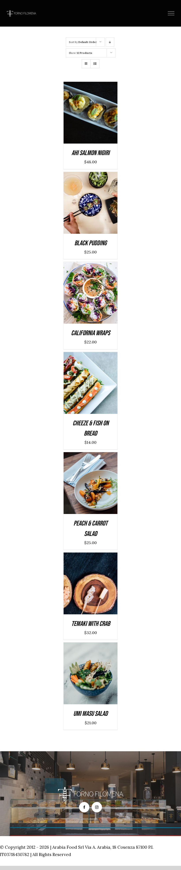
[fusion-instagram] (97, 807)
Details (105, 114)
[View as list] (94, 63)
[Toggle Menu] (171, 13)
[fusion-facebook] (84, 807)
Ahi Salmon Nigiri (90, 153)
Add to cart (79, 114)
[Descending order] (110, 42)
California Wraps (90, 333)
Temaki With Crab (90, 624)
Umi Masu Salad (90, 714)
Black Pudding (90, 243)
